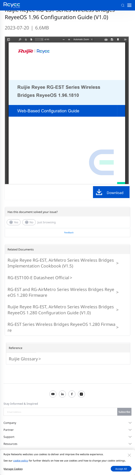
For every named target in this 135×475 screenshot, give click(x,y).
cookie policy (20, 460)
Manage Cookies (13, 468)
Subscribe (124, 411)
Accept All (121, 468)
